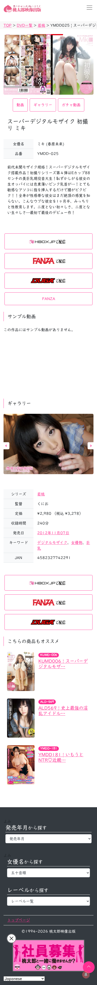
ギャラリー (42, 105)
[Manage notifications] (86, 974)
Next (91, 445)
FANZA (48, 299)
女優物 (76, 542)
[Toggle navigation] (88, 7)
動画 (20, 105)
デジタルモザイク (52, 542)
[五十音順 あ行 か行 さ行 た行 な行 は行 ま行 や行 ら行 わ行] (48, 872)
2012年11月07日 (53, 533)
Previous (5, 445)
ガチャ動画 (71, 105)
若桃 (41, 494)
